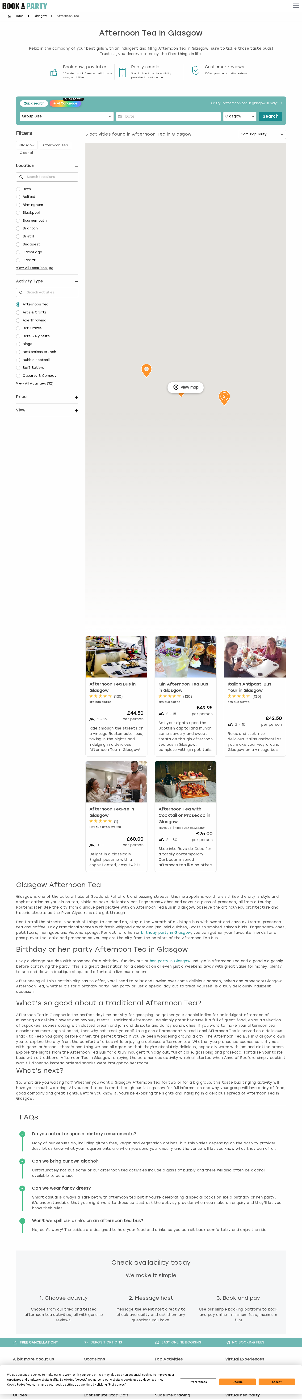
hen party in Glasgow (170, 961)
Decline (238, 1382)
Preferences (198, 1382)
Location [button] (25, 165)
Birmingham (33, 205)
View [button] (20, 410)
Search (270, 116)
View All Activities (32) (34, 383)
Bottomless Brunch (39, 352)
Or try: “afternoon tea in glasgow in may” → (246, 103)
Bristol (28, 236)
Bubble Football (36, 360)
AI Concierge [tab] (67, 102)
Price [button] (21, 396)
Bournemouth (35, 221)
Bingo (27, 344)
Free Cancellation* (39, 1342)
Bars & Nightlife (36, 336)
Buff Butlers (33, 368)
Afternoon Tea (35, 304)
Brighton (30, 228)
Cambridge (32, 252)
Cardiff (29, 260)
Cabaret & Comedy (39, 376)
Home (19, 16)
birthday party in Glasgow (166, 932)
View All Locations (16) (34, 268)
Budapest (31, 244)
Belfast (29, 197)
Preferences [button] (117, 1384)
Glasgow (40, 16)
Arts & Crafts (34, 312)
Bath (27, 189)
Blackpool (31, 213)
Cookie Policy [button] (16, 1384)
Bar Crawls (32, 328)
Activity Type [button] (29, 281)
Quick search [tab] (34, 103)
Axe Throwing (34, 320)
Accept (277, 1382)
